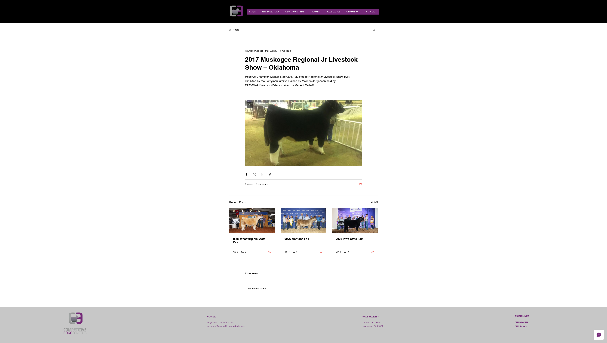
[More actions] (360, 51)
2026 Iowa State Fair (349, 239)
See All (374, 202)
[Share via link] (269, 174)
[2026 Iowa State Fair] (355, 220)
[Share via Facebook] (246, 174)
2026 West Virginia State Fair (249, 240)
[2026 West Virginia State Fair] (252, 220)
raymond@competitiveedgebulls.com (226, 325)
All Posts (234, 29)
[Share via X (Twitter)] (254, 174)
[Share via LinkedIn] (262, 174)
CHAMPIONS (521, 322)
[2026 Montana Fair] (303, 220)
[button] (373, 29)
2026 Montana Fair (297, 239)
